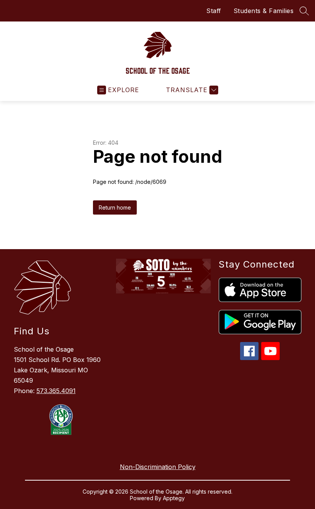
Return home (115, 207)
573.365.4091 (56, 391)
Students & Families (264, 11)
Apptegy (174, 498)
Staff (213, 11)
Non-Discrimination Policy (158, 467)
